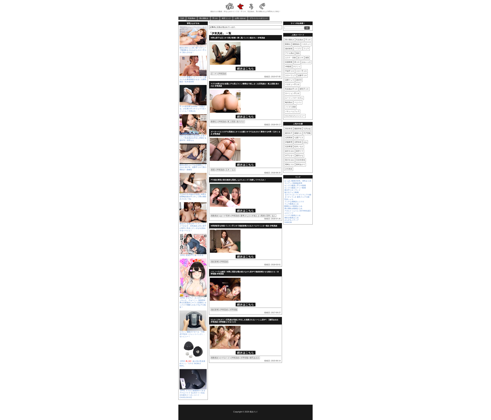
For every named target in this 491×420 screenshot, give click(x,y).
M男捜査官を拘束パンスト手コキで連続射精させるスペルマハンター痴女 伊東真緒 (244, 226)
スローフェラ (290, 75)
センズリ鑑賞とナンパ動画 (295, 188)
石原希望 (288, 147)
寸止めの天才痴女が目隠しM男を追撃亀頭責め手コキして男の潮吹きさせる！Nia (193, 196)
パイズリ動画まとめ (292, 215)
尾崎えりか (289, 164)
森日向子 (288, 133)
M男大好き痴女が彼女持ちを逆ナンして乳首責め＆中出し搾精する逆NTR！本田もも (193, 138)
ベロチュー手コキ (292, 84)
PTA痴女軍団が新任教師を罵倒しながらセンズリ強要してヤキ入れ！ (238, 180)
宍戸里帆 (307, 133)
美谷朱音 (288, 129)
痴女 (298, 53)
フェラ (306, 49)
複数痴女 (215, 216)
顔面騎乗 (288, 62)
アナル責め (289, 53)
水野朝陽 (233, 310)
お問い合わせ (240, 18)
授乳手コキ (304, 89)
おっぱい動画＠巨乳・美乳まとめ (297, 181)
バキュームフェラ (292, 111)
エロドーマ (288, 213)
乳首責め (191, 18)
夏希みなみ (245, 216)
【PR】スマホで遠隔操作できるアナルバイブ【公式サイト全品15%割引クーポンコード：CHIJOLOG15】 (192, 393)
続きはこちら (245, 68)
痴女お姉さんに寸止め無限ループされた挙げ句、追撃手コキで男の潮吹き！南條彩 (193, 167)
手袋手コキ (289, 71)
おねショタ (306, 62)
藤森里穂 (298, 129)
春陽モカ (298, 133)
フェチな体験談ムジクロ (294, 202)
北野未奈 (298, 142)
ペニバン (298, 102)
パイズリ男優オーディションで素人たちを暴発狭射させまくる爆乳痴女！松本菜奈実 (193, 79)
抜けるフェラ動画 (291, 192)
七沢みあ (307, 129)
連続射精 (215, 262)
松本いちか (298, 147)
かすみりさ (225, 358)
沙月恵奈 (288, 169)
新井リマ (299, 151)
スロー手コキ (301, 71)
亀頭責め (288, 102)
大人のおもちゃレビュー (295, 116)
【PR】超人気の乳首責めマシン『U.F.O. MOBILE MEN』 (192, 363)
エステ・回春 (290, 58)
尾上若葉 (231, 122)
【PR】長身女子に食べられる (191, 255)
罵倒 (263, 216)
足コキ (214, 74)
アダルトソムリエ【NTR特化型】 (297, 211)
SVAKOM (288, 222)
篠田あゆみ (254, 358)
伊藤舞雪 (288, 142)
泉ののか (240, 122)
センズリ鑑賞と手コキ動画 (295, 185)
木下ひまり (289, 155)
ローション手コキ (292, 93)
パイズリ (298, 49)
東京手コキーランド (292, 190)
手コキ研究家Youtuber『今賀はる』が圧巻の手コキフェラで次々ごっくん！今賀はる (193, 108)
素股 (213, 170)
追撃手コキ (302, 75)
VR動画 (288, 67)
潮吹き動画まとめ (291, 218)
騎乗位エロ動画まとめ (293, 206)
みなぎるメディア (291, 220)
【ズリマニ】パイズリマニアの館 (297, 195)
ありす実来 (225, 216)
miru (305, 142)
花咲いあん (271, 216)
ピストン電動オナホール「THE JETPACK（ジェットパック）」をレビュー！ (192, 334)
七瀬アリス (298, 138)
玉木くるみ (230, 170)
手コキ (215, 18)
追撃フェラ (289, 80)
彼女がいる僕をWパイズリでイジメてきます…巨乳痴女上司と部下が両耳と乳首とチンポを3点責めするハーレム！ (193, 227)
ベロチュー (306, 44)
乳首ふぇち (288, 199)
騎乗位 (214, 122)
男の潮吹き (203, 18)
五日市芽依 (300, 160)
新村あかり (300, 164)
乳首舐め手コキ (291, 89)
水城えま (255, 216)
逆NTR (299, 80)
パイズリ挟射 (290, 107)
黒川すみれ (289, 160)
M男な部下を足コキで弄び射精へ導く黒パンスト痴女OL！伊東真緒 (238, 38)
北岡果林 (288, 138)
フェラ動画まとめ (291, 204)
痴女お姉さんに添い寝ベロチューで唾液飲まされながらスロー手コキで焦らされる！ (193, 50)
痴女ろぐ (254, 412)
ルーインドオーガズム (294, 98)
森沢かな (299, 155)
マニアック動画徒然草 (293, 183)
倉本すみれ (289, 151)
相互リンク (226, 18)
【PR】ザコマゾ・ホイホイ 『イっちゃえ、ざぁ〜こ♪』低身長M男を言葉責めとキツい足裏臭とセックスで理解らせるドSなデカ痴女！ (193, 302)
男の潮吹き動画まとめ (293, 208)
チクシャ (296, 67)
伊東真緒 (222, 74)
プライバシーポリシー (259, 18)
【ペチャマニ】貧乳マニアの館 (296, 197)
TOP (182, 18)
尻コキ (297, 62)
